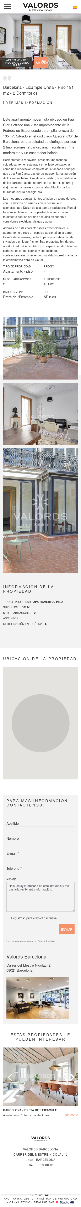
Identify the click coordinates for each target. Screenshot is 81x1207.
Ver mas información (29, 102)
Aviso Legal (23, 1198)
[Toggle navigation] (7, 6)
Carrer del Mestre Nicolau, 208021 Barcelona (28, 967)
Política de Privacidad (57, 1198)
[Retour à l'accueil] (40, 1138)
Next (72, 1072)
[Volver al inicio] (40, 7)
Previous (9, 1072)
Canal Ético (20, 1202)
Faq (7, 1198)
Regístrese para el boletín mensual (34, 918)
